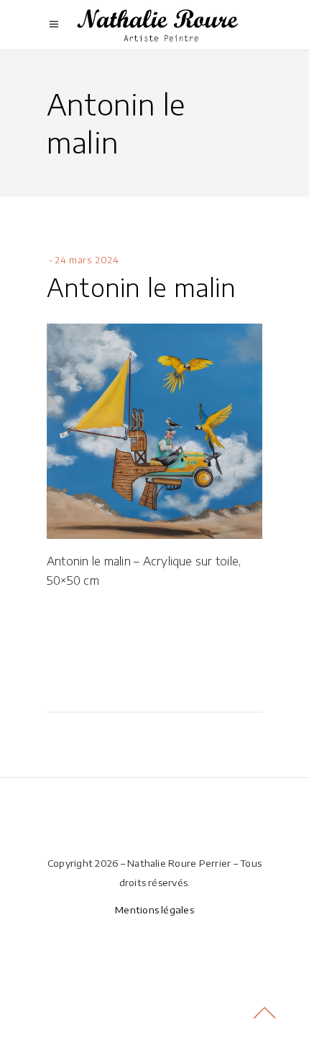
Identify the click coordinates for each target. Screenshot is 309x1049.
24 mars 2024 (87, 260)
